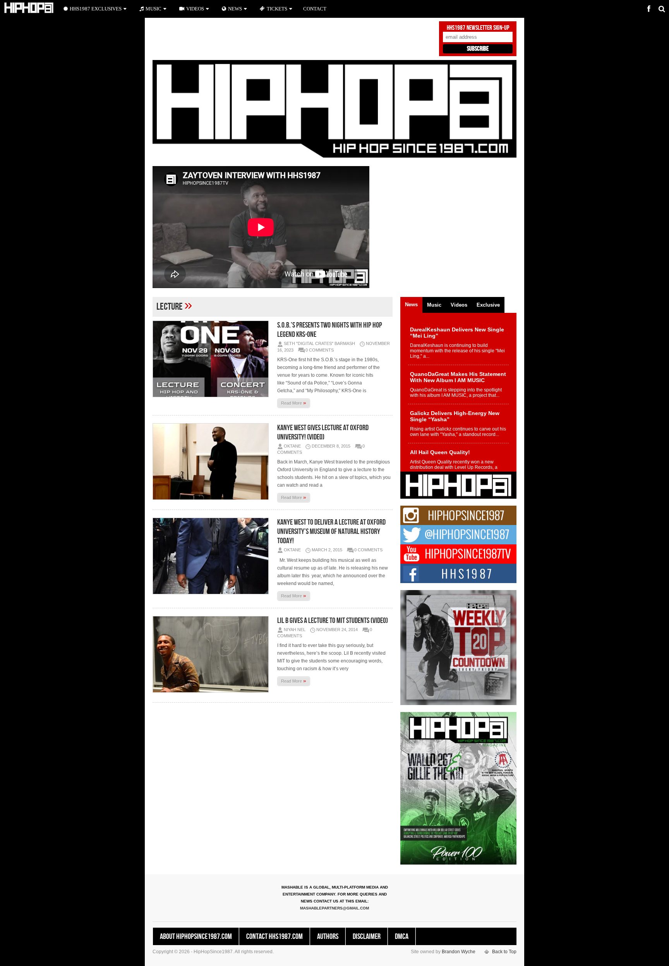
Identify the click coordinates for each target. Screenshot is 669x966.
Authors (327, 936)
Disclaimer (367, 936)
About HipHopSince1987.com (196, 936)
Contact (314, 9)
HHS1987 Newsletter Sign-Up (478, 28)
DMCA (401, 936)
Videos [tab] (459, 305)
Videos (195, 9)
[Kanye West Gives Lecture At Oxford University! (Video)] (213, 461)
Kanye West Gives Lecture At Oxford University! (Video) (323, 432)
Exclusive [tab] (488, 305)
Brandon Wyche (458, 951)
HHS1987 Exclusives (96, 9)
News (235, 9)
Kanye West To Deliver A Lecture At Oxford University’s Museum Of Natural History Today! (331, 532)
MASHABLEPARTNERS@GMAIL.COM (334, 908)
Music (153, 9)
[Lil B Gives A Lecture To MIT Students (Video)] (213, 654)
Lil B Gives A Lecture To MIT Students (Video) (332, 620)
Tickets (277, 9)
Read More (293, 403)
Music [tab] (434, 305)
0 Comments (319, 350)
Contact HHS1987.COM (274, 936)
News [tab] (411, 304)
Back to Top (504, 951)
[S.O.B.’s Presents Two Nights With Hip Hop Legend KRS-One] (213, 359)
